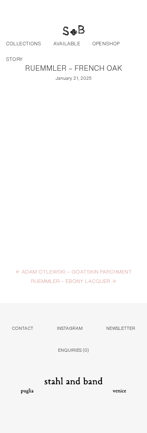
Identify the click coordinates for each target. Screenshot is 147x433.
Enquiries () (73, 349)
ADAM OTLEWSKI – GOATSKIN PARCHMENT (74, 271)
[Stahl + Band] (73, 31)
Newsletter (120, 327)
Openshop (106, 43)
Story (14, 59)
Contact (22, 327)
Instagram (70, 327)
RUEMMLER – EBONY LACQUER (73, 280)
